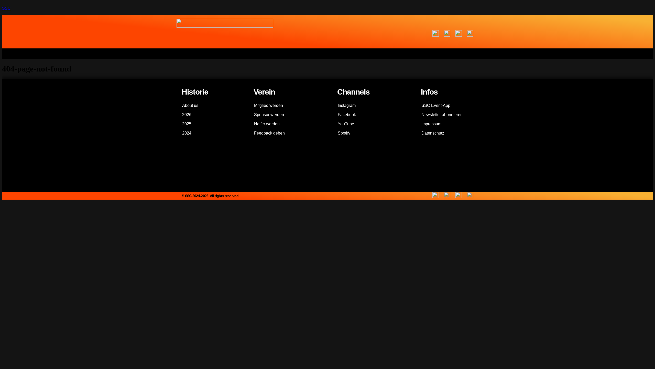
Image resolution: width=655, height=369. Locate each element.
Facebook (347, 114)
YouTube (346, 124)
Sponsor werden (269, 114)
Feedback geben (269, 133)
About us (190, 105)
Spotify (344, 133)
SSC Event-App (435, 105)
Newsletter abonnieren (442, 114)
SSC (6, 8)
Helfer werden (267, 124)
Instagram (347, 105)
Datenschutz (432, 133)
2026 (186, 114)
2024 (186, 133)
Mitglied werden (268, 105)
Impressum (431, 124)
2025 (186, 124)
